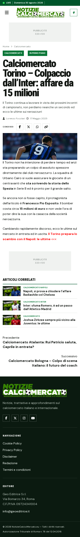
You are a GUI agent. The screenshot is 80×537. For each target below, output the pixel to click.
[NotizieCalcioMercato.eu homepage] (40, 13)
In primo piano (37, 53)
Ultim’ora (73, 12)
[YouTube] (33, 418)
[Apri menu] (7, 13)
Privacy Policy (12, 450)
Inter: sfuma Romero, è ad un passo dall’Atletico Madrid (47, 307)
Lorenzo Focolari (15, 118)
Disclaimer (10, 457)
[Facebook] (6, 418)
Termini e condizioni (16, 470)
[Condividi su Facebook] (19, 126)
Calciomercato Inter (34, 302)
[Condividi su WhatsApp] (37, 126)
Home (6, 46)
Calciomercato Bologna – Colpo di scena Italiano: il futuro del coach (43, 363)
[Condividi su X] (28, 126)
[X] (15, 418)
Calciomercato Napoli (35, 287)
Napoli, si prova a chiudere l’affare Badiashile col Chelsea (47, 293)
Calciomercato (22, 46)
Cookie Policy (12, 443)
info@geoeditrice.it (16, 511)
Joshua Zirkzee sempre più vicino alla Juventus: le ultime (49, 321)
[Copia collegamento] (46, 126)
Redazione (10, 463)
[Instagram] (24, 418)
